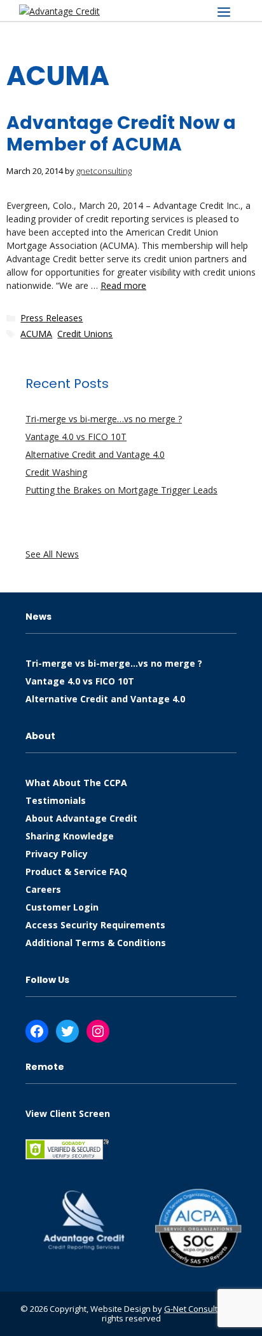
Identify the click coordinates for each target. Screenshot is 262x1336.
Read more (123, 285)
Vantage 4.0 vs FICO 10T (76, 437)
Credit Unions (85, 334)
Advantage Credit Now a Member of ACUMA (121, 133)
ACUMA (36, 334)
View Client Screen (67, 1113)
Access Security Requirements (95, 925)
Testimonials (55, 800)
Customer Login (62, 907)
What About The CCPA (76, 783)
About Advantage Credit (81, 818)
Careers (43, 889)
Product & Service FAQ (76, 871)
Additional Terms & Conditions (95, 943)
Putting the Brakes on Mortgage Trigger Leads (121, 490)
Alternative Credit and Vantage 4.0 (95, 454)
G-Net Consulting (196, 1308)
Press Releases (51, 318)
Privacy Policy (56, 854)
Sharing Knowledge (69, 836)
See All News (52, 554)
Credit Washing (56, 472)
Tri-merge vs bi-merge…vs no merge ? (103, 419)
